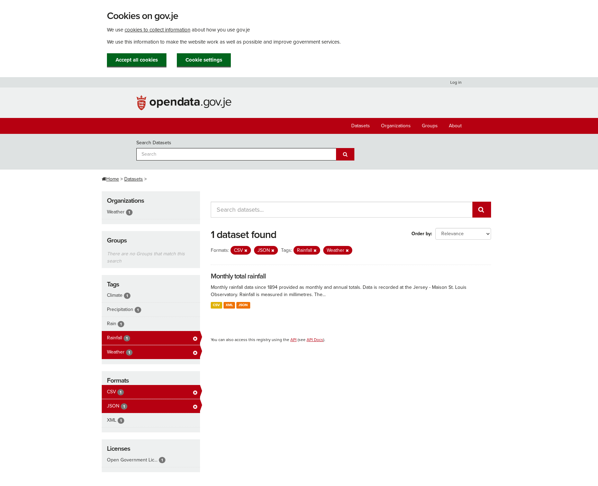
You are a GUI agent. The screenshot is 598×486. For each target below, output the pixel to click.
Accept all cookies (137, 60)
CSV (216, 305)
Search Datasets (153, 143)
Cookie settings (203, 60)
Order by (421, 234)
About (455, 126)
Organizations (396, 126)
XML (229, 305)
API (293, 339)
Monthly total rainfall (238, 276)
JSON (243, 305)
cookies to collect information (157, 30)
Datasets (360, 126)
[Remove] (245, 250)
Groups (430, 126)
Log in (456, 82)
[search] (481, 210)
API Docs (315, 339)
